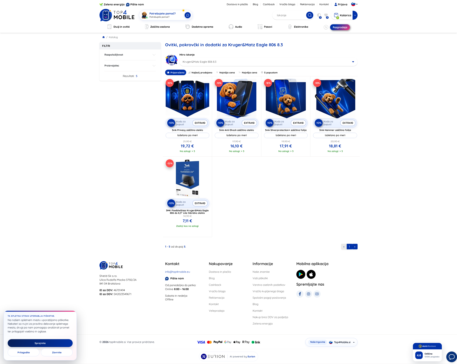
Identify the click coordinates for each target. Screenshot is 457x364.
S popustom (271, 72)
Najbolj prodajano (202, 72)
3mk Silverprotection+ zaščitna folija (286, 130)
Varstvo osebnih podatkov (269, 284)
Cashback (269, 4)
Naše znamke (261, 271)
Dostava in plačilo (237, 4)
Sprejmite (40, 343)
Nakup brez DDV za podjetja (270, 317)
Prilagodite (23, 352)
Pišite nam (137, 4)
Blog (255, 4)
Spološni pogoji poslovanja (269, 297)
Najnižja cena (227, 72)
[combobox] (268, 62)
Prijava (342, 4)
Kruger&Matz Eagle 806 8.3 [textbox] (199, 61)
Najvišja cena (249, 72)
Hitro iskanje (187, 54)
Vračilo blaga (287, 4)
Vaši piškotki (260, 278)
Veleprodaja (216, 310)
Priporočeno (177, 72)
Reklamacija (307, 4)
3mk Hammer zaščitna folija (335, 130)
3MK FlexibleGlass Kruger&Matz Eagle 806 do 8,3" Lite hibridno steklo (187, 211)
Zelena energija (114, 4)
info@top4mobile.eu (177, 271)
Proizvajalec (111, 65)
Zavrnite (57, 352)
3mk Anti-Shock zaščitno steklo (236, 130)
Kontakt (324, 4)
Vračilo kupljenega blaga (268, 291)
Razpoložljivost (113, 54)
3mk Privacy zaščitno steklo (187, 130)
